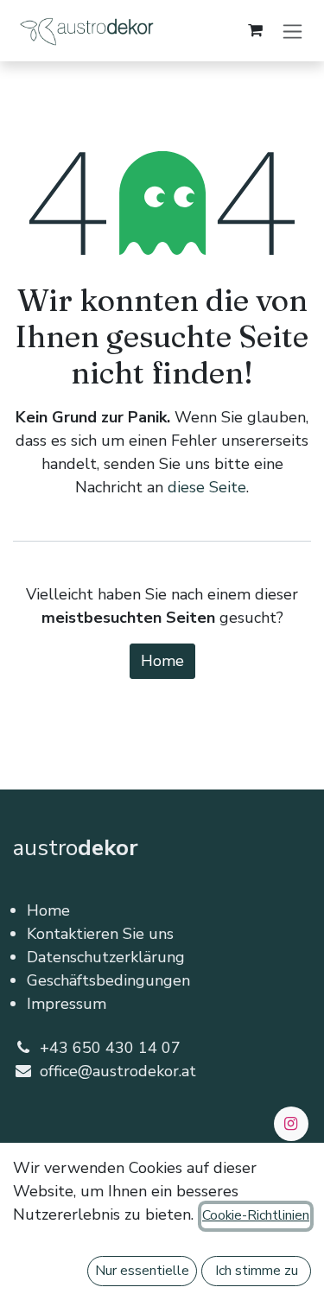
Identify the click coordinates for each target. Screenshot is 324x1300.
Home (162, 660)
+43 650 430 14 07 (110, 1047)
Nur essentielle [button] (142, 1270)
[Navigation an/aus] (292, 30)
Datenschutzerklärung (106, 957)
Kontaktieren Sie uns (100, 933)
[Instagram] (291, 1124)
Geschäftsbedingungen (108, 980)
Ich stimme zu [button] (256, 1270)
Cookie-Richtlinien (255, 1215)
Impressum (66, 1003)
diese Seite (207, 487)
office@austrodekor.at (118, 1071)
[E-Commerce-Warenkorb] (255, 30)
